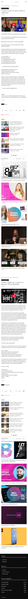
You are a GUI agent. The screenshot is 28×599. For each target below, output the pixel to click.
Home (2, 5)
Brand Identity (18, 158)
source (2, 100)
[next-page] (4, 272)
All (13, 158)
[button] (5, 114)
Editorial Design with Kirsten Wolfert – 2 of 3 (10, 224)
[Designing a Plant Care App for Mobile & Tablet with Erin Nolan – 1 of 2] (14, 192)
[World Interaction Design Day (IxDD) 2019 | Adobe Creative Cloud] (14, 258)
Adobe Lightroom (15, 5)
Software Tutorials (7, 5)
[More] (23, 110)
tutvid (6, 104)
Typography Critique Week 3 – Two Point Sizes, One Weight (13, 180)
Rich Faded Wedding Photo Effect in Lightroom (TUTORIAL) (17, 144)
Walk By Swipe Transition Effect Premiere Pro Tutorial (16, 150)
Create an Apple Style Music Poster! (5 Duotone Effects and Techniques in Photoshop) (16, 123)
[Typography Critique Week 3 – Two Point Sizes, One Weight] (14, 170)
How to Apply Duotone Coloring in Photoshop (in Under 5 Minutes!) (17, 139)
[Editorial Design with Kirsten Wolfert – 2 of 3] (14, 214)
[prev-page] (2, 272)
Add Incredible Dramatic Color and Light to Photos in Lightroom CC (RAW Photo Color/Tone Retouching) (17, 129)
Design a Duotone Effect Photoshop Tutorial (15, 134)
